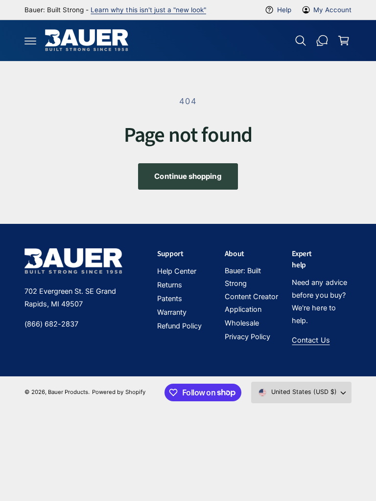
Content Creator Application (251, 303)
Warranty (172, 312)
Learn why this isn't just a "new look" (148, 10)
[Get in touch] (322, 40)
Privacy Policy (247, 336)
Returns (169, 285)
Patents (169, 298)
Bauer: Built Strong (243, 277)
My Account (332, 10)
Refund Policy (179, 326)
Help (284, 10)
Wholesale (242, 323)
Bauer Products (68, 392)
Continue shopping (187, 176)
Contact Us (310, 340)
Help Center (176, 271)
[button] (30, 40)
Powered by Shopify (118, 392)
